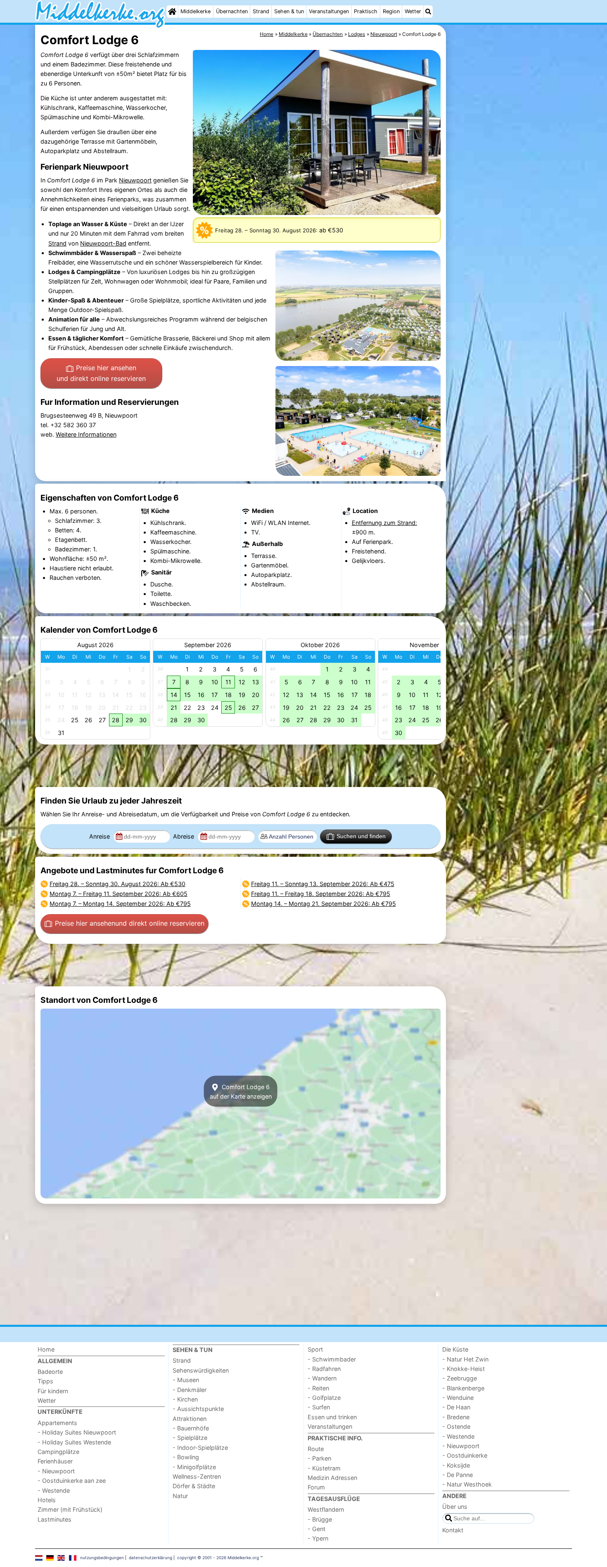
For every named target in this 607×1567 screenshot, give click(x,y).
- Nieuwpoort (56, 1471)
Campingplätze (58, 1451)
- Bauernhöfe (191, 1428)
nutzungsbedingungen (102, 1557)
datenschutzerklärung (150, 1557)
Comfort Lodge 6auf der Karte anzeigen (241, 1091)
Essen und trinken (332, 1416)
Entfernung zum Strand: (384, 522)
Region (391, 11)
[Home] (172, 11)
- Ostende (456, 1426)
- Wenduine (458, 1397)
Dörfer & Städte (194, 1485)
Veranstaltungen (329, 11)
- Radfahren (324, 1368)
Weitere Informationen (86, 434)
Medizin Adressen (332, 1477)
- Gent (316, 1528)
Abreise (184, 836)
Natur (180, 1495)
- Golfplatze (324, 1397)
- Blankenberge (463, 1388)
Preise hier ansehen (101, 373)
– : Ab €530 (117, 883)
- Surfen (319, 1407)
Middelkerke (195, 11)
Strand (261, 11)
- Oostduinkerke (464, 1455)
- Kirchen (185, 1399)
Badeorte (50, 1371)
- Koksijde (456, 1465)
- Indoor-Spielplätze (200, 1447)
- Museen (186, 1379)
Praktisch (365, 11)
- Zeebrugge (459, 1378)
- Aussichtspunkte (198, 1408)
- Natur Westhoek (467, 1484)
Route (316, 1448)
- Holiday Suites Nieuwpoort (77, 1432)
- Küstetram (324, 1468)
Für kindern (53, 1390)
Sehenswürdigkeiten (201, 1370)
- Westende (54, 1490)
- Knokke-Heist (463, 1368)
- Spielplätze (190, 1437)
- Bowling (186, 1457)
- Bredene (455, 1416)
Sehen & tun (289, 11)
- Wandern (322, 1378)
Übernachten (232, 11)
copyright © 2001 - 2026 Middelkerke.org (218, 1557)
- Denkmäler (189, 1389)
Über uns (454, 1506)
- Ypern (318, 1538)
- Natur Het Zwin (465, 1359)
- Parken (319, 1458)
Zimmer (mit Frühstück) (70, 1509)
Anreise (100, 836)
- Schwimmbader (332, 1359)
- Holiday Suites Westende (74, 1442)
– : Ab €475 (322, 883)
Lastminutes (54, 1519)
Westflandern (326, 1509)
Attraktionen (189, 1418)
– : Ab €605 (118, 893)
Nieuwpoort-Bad (103, 243)
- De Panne (457, 1474)
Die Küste (455, 1349)
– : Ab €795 (120, 903)
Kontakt (452, 1530)
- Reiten (318, 1388)
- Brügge (320, 1519)
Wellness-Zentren (197, 1476)
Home (46, 1349)
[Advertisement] (510, 214)
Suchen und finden (361, 836)
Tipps (45, 1381)
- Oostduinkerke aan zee (72, 1480)
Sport (315, 1349)
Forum (316, 1487)
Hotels (47, 1499)
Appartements (57, 1422)
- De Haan (456, 1407)
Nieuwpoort (135, 180)
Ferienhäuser (55, 1461)
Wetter (413, 11)
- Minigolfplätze (194, 1466)
